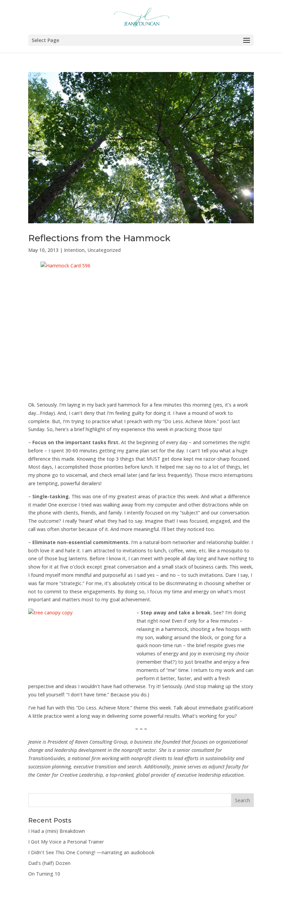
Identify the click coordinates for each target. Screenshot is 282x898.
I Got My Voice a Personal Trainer (66, 841)
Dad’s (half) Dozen (49, 863)
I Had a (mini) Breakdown (56, 831)
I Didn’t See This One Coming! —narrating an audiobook (91, 852)
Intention (74, 250)
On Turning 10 (44, 873)
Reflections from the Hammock (99, 238)
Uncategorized (104, 250)
